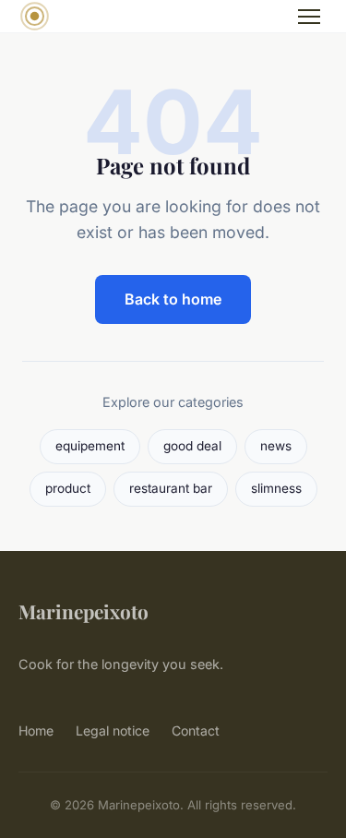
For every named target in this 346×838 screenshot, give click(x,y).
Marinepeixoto (83, 611)
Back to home (173, 299)
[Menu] (309, 16)
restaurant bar (170, 488)
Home (36, 730)
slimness (276, 488)
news (276, 445)
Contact (196, 730)
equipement (90, 445)
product (67, 488)
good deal (192, 445)
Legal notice (112, 730)
